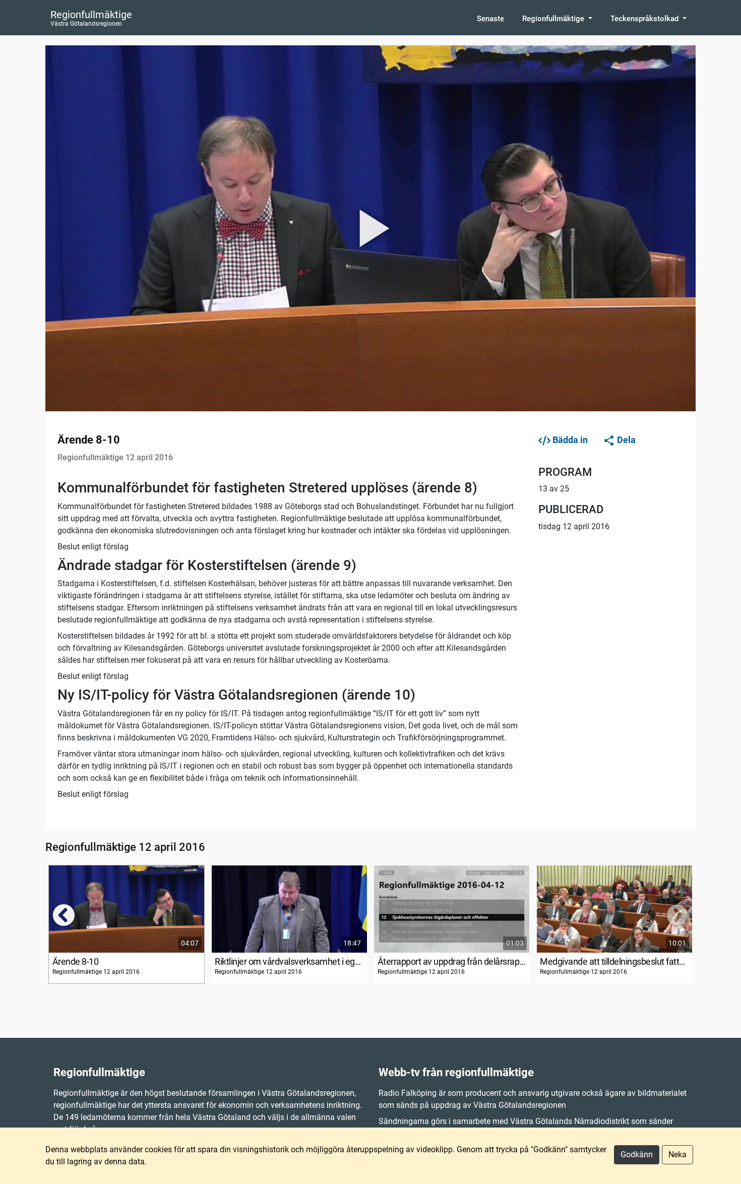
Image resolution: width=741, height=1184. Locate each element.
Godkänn (637, 1154)
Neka (677, 1154)
